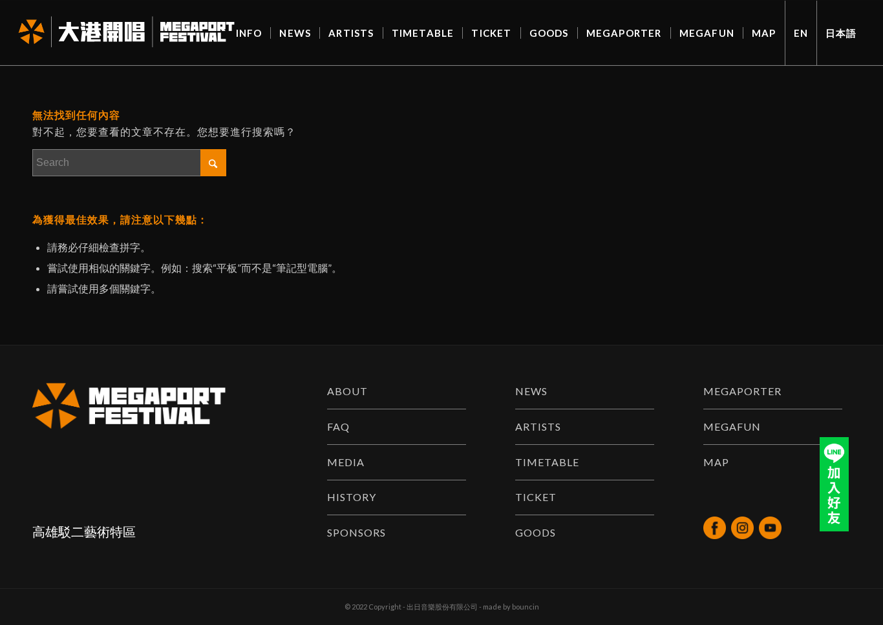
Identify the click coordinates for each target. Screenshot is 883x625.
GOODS (535, 532)
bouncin (525, 606)
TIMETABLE (547, 462)
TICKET (536, 497)
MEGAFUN (732, 426)
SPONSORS (356, 532)
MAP (716, 462)
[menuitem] (249, 33)
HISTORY (351, 497)
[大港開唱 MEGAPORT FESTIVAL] (126, 33)
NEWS (531, 391)
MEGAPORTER (742, 391)
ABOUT (347, 391)
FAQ (338, 426)
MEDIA (346, 462)
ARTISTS (538, 426)
